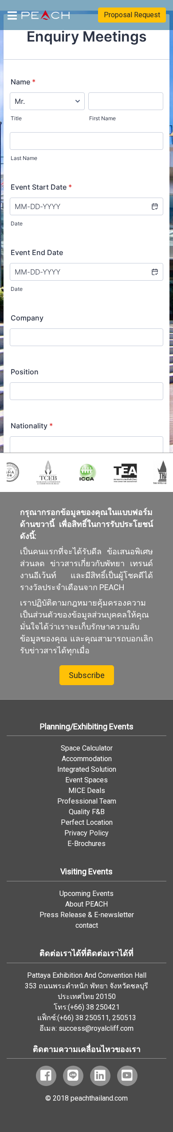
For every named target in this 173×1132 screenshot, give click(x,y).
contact (86, 925)
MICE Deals (86, 790)
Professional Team (86, 801)
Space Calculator (87, 748)
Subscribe (87, 675)
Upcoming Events (86, 893)
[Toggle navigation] (12, 15)
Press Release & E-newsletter (86, 915)
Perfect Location (87, 822)
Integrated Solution (86, 769)
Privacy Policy (86, 833)
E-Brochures (86, 843)
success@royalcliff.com (96, 1028)
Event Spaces (86, 780)
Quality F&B (87, 812)
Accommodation (87, 759)
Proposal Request (132, 15)
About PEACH (86, 904)
